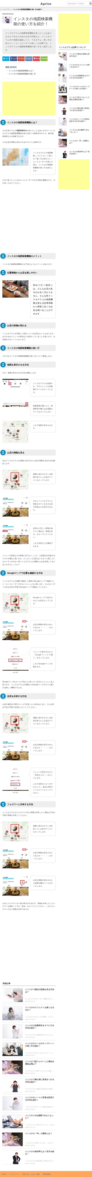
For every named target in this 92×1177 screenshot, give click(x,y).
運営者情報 (46, 1174)
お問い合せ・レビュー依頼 (31, 1174)
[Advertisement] (29, 98)
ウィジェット (14, 1174)
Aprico (46, 3)
